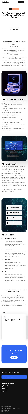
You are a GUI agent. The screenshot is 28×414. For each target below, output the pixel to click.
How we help (5, 385)
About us (4, 387)
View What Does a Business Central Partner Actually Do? (13, 315)
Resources (4, 388)
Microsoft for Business (8, 384)
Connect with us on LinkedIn (8, 377)
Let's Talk (21, 2)
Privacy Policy (8, 408)
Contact (3, 391)
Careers (3, 390)
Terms (2, 408)
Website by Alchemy (16, 408)
